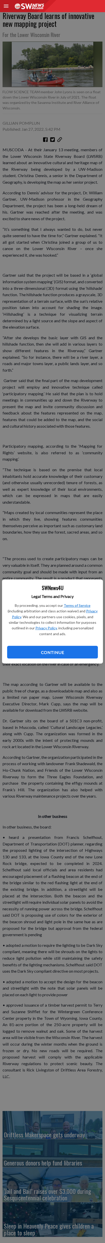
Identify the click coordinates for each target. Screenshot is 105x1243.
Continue (52, 652)
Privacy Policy (46, 628)
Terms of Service (77, 605)
